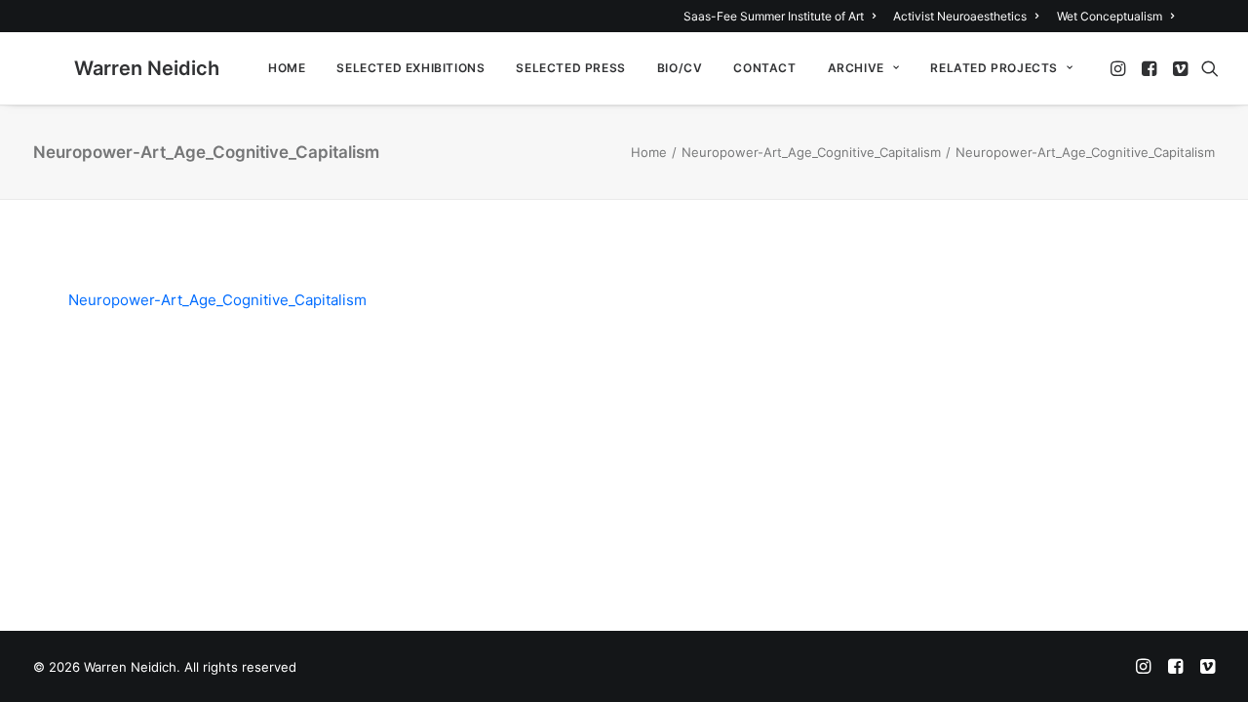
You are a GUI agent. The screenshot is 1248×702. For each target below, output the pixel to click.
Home (286, 67)
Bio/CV (680, 67)
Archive (856, 67)
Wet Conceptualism (1109, 16)
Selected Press (570, 67)
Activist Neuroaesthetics (960, 16)
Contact (764, 67)
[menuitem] (782, 16)
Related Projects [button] (994, 67)
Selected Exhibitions (410, 67)
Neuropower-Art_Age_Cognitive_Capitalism (811, 152)
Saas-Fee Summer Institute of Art (773, 16)
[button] (1120, 68)
